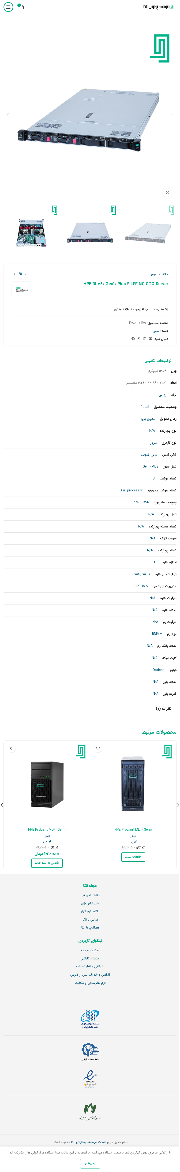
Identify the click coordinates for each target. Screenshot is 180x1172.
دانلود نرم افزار (90, 911)
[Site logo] (157, 7)
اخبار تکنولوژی (90, 903)
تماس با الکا (90, 920)
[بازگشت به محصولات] (20, 274)
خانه (165, 274)
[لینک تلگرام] (133, 339)
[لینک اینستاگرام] (144, 339)
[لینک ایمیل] (150, 339)
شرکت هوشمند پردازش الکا (88, 1142)
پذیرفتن (90, 1163)
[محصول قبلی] (26, 274)
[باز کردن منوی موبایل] (8, 7)
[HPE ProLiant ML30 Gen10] (47, 784)
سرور (154, 274)
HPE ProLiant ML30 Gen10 (47, 829)
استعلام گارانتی (90, 958)
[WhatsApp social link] (139, 339)
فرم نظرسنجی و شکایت (90, 983)
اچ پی (133, 841)
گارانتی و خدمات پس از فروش (90, 975)
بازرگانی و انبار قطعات (90, 966)
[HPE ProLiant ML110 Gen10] (133, 784)
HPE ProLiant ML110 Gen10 (133, 829)
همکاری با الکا (90, 927)
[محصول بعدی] (14, 274)
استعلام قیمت (90, 950)
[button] (171, 115)
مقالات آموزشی (90, 895)
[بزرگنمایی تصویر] (167, 192)
